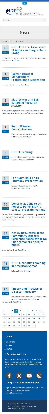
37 (4, 326)
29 (9, 322)
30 (14, 322)
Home (15, 41)
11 (9, 314)
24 (29, 318)
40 (19, 326)
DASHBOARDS (10, 342)
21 (14, 318)
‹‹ (4, 311)
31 (19, 322)
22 (19, 318)
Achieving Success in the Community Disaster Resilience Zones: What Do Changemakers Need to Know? (29, 239)
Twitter (19, 375)
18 (43, 314)
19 (4, 318)
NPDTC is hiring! (22, 152)
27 (43, 318)
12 (14, 314)
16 (34, 314)
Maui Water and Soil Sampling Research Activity (25, 102)
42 (29, 326)
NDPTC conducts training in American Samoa (28, 264)
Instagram (39, 375)
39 (14, 326)
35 (39, 322)
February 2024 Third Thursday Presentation (27, 179)
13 (19, 314)
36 (43, 322)
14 (24, 314)
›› (33, 326)
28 (4, 322)
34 (34, 322)
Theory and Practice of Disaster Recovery (26, 290)
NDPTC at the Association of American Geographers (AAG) (28, 50)
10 (4, 314)
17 (39, 314)
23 (24, 318)
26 (39, 318)
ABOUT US (8, 349)
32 (24, 322)
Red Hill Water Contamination (21, 127)
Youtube (29, 375)
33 (29, 322)
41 (24, 326)
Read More (16, 61)
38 (9, 326)
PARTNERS (8, 345)
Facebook (9, 375)
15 (29, 314)
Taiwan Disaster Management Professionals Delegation (28, 77)
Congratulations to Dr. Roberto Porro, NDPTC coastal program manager (29, 206)
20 (9, 318)
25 (34, 318)
